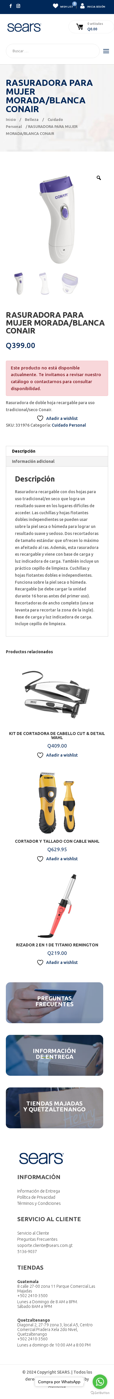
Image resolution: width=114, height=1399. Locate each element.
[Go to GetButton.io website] (100, 1393)
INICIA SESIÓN (96, 6)
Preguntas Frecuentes (37, 1239)
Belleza (32, 119)
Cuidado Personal (69, 425)
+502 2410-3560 (32, 1339)
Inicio (11, 119)
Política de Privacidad (36, 1197)
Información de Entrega (38, 1191)
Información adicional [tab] (33, 461)
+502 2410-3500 (32, 1295)
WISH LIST (66, 5)
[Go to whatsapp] (100, 1381)
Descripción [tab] (23, 451)
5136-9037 (27, 1251)
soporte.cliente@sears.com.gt (44, 1245)
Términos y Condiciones (39, 1203)
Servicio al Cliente (33, 1233)
